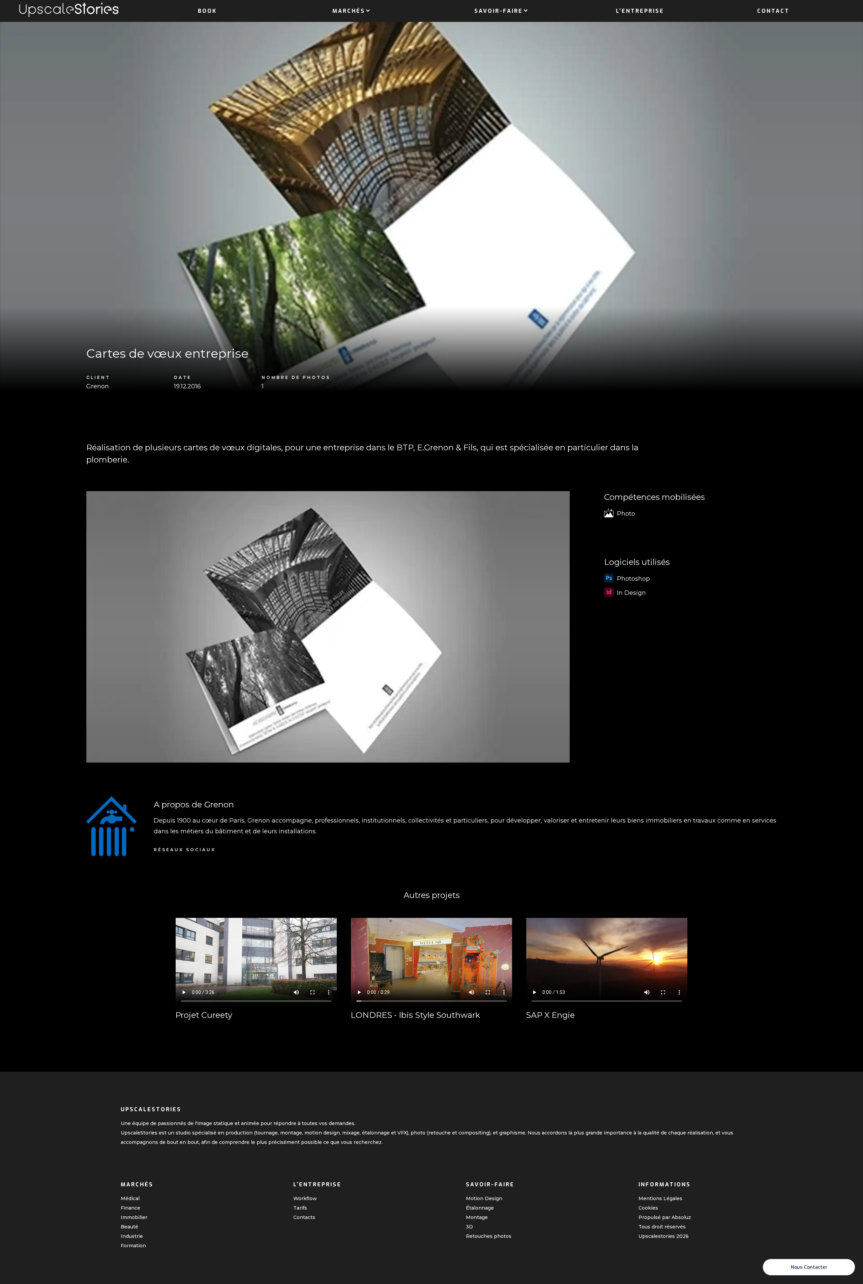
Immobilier (134, 1217)
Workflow (305, 1198)
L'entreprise (640, 10)
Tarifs (300, 1208)
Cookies (648, 1208)
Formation (133, 1246)
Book (207, 10)
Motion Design (484, 1198)
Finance (130, 1208)
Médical (130, 1198)
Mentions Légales (660, 1198)
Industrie (132, 1236)
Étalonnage (480, 1208)
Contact (773, 10)
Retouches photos (488, 1236)
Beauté (129, 1227)
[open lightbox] (328, 627)
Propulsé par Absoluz (664, 1217)
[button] (348, 9)
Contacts (304, 1217)
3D (469, 1227)
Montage (477, 1217)
